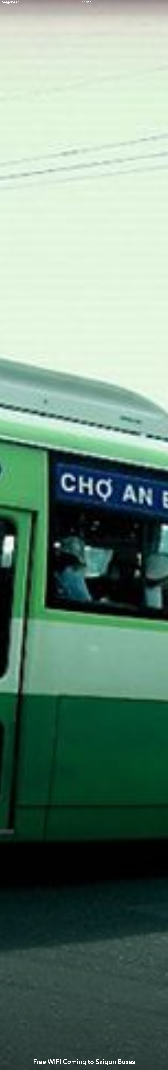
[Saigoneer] (10, 2)
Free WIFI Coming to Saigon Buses (84, 1062)
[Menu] (164, 2)
